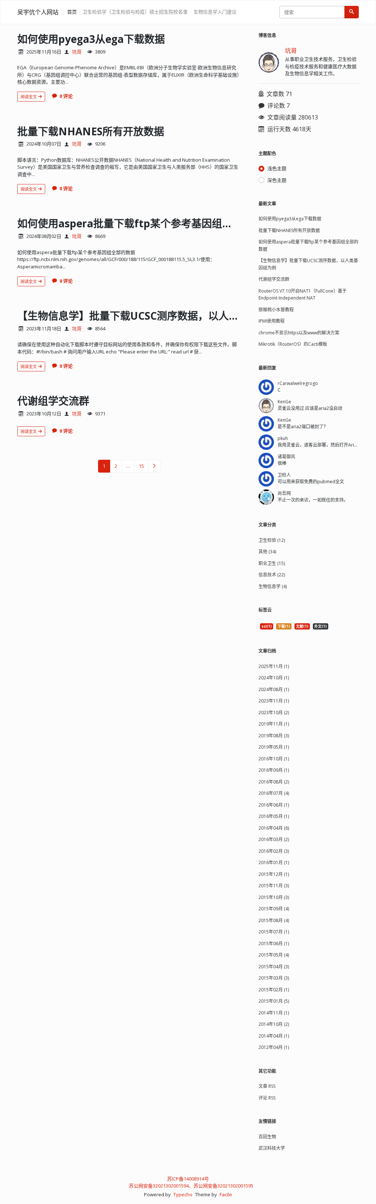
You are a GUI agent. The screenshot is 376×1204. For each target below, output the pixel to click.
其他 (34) (267, 551)
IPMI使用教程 (271, 321)
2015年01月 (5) (273, 1001)
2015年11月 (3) (273, 885)
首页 (72, 11)
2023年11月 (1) (273, 701)
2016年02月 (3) (273, 851)
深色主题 (276, 180)
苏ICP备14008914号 (188, 1178)
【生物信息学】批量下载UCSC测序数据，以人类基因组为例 (153, 316)
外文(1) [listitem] (320, 626)
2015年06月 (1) (273, 943)
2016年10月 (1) (273, 759)
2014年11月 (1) (273, 1013)
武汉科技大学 (271, 1148)
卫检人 (284, 475)
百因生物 (267, 1137)
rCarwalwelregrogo (298, 383)
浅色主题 (276, 168)
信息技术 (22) (271, 575)
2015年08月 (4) (273, 920)
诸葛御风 (286, 457)
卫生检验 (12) (271, 540)
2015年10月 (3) (273, 897)
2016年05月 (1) (273, 816)
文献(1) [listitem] (302, 626)
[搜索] (351, 12)
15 (141, 466)
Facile (226, 1194)
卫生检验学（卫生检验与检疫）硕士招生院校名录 (135, 11)
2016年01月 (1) (273, 862)
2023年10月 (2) (273, 712)
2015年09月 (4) (273, 909)
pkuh (283, 438)
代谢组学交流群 (53, 401)
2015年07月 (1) (273, 932)
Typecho (182, 1194)
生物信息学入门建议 (215, 11)
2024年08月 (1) (273, 689)
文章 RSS (266, 1086)
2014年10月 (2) (273, 1024)
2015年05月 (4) (273, 955)
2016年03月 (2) (273, 839)
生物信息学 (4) (272, 586)
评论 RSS (266, 1098)
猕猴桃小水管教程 (276, 309)
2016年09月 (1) (273, 770)
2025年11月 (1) (273, 666)
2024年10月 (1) (273, 678)
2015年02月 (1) (273, 990)
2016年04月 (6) (273, 828)
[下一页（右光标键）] (154, 466)
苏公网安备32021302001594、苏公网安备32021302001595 (191, 1185)
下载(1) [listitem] (284, 626)
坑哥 (77, 51)
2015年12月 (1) (273, 874)
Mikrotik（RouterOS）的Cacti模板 (292, 344)
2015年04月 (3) (273, 966)
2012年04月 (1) (273, 1047)
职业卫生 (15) (271, 563)
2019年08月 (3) (273, 736)
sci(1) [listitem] (266, 626)
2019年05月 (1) (273, 747)
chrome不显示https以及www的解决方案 (298, 333)
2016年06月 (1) (273, 805)
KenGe (284, 402)
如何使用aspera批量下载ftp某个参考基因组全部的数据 (145, 223)
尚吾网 (284, 493)
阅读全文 (29, 96)
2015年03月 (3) (273, 978)
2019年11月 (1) (273, 724)
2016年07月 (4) (273, 793)
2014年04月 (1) (273, 1036)
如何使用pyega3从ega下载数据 (91, 39)
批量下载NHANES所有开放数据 (90, 131)
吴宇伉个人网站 (37, 12)
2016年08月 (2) (273, 782)
